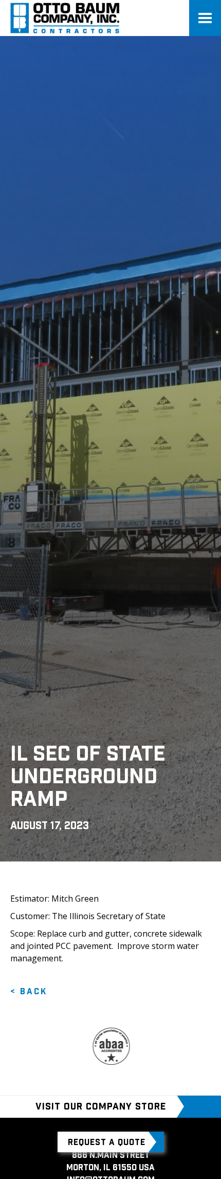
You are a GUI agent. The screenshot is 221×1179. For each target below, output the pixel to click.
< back (28, 991)
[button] (205, 18)
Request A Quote (106, 1142)
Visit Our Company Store (100, 1106)
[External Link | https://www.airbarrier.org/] (99, 1046)
